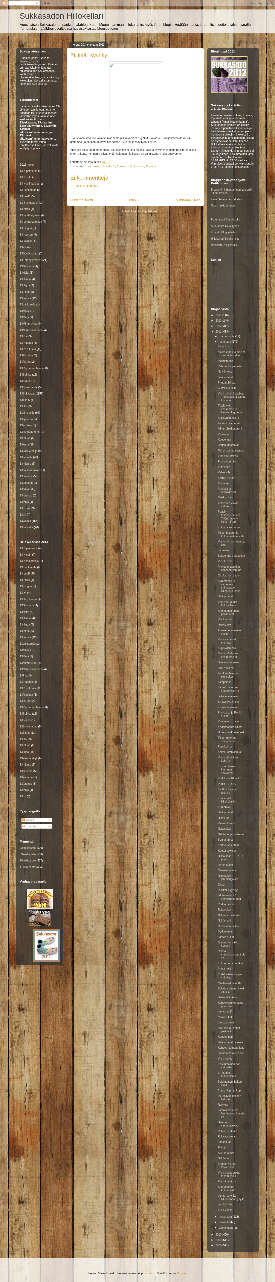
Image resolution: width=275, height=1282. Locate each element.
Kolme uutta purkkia (230, 963)
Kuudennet (224, 439)
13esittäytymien (30, 431)
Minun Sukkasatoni (230, 428)
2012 (218, 326)
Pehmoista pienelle (229, 366)
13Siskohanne (28, 387)
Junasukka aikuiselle (231, 1053)
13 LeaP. (25, 196)
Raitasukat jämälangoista (228, 877)
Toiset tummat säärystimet (227, 739)
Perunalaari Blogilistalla (225, 219)
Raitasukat (224, 625)
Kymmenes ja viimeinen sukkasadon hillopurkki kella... (230, 586)
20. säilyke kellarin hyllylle (229, 1097)
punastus (223, 550)
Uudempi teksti (81, 200)
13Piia (24, 336)
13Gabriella (27, 266)
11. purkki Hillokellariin (227, 1074)
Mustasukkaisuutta (229, 983)
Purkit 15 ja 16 (227, 784)
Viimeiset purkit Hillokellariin (227, 603)
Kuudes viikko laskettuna (226, 1165)
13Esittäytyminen (30, 260)
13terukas (26, 495)
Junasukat (224, 1141)
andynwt (150, 1273)
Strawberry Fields (229, 701)
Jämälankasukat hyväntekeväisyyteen (231, 1113)
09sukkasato (28, 854)
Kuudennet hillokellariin (226, 800)
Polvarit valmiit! (227, 1131)
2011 (218, 331)
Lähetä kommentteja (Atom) (139, 211)
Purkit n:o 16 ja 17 (229, 778)
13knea (24, 444)
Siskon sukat (226, 1152)
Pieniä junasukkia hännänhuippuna (229, 568)
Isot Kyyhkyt (226, 667)
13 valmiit (26, 240)
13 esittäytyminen (31, 221)
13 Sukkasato (28, 202)
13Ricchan (26, 355)
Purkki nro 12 (226, 904)
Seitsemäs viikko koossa (228, 944)
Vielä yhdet (225, 1209)
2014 (218, 315)
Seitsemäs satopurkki (231, 555)
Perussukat (225, 1017)
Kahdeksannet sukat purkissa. (230, 1004)
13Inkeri (25, 291)
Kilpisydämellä (227, 648)
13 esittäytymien (30, 215)
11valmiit (151, 166)
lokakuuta (225, 341)
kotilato (231, 124)
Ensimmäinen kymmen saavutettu (226, 770)
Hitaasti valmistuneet (231, 732)
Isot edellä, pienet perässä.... (229, 1029)
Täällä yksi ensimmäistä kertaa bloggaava (230, 409)
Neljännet (223, 1158)
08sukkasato (28, 847)
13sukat (25, 489)
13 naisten (26, 234)
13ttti (23, 514)
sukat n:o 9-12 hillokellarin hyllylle (231, 1197)
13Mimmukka (28, 323)
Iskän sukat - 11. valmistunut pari (229, 897)
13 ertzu (25, 209)
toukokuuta (226, 1227)
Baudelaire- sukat (229, 662)
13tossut (25, 508)
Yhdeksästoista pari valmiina (230, 976)
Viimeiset (223, 483)
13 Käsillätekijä (29, 183)
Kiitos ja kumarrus (229, 527)
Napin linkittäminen (223, 205)
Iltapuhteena (225, 360)
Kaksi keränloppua (229, 751)
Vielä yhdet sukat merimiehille (229, 1174)
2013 (218, 320)
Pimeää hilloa (226, 382)
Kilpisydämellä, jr (228, 417)
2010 (218, 1234)
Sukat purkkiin (227, 388)
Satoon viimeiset (228, 696)
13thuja (24, 502)
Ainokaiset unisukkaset (227, 490)
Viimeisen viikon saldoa (228, 504)
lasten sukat (225, 864)
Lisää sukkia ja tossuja (227, 791)
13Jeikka (25, 298)
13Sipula (25, 380)
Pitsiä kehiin (225, 968)
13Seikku (25, 374)
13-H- (23, 247)
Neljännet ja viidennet (231, 834)
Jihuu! (221, 884)
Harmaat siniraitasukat (228, 1124)
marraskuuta (227, 336)
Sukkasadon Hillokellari (61, 15)
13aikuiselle (27, 412)
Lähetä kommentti (87, 185)
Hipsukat (223, 818)
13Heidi (24, 272)
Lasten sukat (226, 936)
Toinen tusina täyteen (231, 450)
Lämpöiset (224, 682)
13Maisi (24, 311)
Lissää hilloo (225, 1204)
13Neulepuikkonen (31, 330)
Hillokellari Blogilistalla (225, 238)
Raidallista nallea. (229, 926)
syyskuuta (226, 1216)
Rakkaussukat (227, 1136)
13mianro (25, 463)
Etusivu (134, 200)
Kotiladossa (39, 83)
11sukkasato (136, 166)
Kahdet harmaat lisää (231, 1047)
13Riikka (25, 361)
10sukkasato (28, 860)
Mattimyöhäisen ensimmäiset (228, 655)
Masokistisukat (227, 870)
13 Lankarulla (28, 189)
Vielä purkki (225, 1058)
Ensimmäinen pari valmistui (229, 1065)
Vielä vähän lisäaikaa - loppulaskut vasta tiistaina (231, 397)
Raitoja (222, 1147)
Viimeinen (224, 466)
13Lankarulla (27, 304)
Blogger (181, 1273)
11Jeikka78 (108, 166)
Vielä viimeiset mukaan (227, 641)
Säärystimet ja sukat (231, 1042)
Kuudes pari (225, 1036)
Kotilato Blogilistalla (223, 232)
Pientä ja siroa (227, 1181)
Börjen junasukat (228, 445)
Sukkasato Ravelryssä (225, 226)
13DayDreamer (29, 253)
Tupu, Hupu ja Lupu (230, 1090)
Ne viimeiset (225, 371)
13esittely (26, 425)
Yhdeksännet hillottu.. (231, 727)
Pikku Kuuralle (227, 461)
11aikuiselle (92, 166)
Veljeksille (224, 472)
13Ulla (24, 406)
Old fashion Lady (228, 575)
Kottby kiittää (226, 477)
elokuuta (224, 1222)
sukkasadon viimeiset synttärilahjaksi (231, 353)
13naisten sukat (30, 470)
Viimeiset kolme (228, 456)
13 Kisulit (25, 177)
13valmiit (25, 520)
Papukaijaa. (225, 746)
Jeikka (241, 144)
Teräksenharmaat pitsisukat (228, 675)
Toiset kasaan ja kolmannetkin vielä (231, 534)
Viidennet (223, 434)
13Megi (24, 317)
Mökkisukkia (226, 497)
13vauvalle (26, 527)
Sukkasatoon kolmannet (226, 1188)
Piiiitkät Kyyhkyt (228, 890)
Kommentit (32, 826)
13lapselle (26, 457)
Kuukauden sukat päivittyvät (229, 612)
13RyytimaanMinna (32, 368)
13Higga (25, 285)
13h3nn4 (25, 438)
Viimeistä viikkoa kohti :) (228, 759)
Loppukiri (223, 346)
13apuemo (26, 419)
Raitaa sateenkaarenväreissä (231, 954)
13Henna (25, 279)
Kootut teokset (227, 850)
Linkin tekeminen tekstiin (226, 199)
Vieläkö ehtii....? (228, 561)
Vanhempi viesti (188, 200)
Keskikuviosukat (228, 707)
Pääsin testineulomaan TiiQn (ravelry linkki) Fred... (229, 516)
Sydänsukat (225, 931)
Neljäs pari (224, 920)
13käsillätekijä (28, 451)
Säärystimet (225, 377)
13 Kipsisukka (28, 171)
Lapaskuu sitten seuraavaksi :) (228, 689)
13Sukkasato (28, 393)
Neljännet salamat (229, 915)
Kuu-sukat (224, 807)
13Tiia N (25, 400)
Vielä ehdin (225, 619)
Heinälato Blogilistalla (224, 245)
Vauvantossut (226, 823)
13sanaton (26, 482)
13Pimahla (26, 342)
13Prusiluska (28, 349)
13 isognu (26, 228)
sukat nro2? (225, 1011)
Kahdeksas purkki (229, 845)
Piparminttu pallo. (229, 721)
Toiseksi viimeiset (229, 423)
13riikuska (26, 476)
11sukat (122, 166)
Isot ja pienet (226, 1022)
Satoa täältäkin (227, 997)
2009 (218, 1240)
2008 (218, 1245)
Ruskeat (223, 1104)
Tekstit (29, 819)
